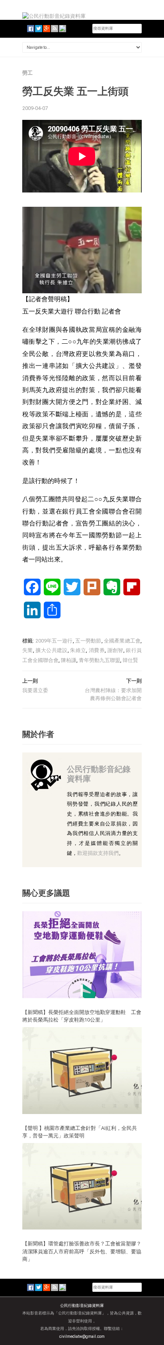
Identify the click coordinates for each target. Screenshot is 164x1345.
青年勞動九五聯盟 (99, 660)
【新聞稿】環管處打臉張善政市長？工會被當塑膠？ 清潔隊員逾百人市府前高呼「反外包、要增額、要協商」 (81, 1251)
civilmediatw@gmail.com (82, 1336)
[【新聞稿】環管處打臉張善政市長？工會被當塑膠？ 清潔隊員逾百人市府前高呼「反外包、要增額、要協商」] (82, 1186)
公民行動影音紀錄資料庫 (99, 774)
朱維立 (78, 650)
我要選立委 (35, 690)
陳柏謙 (68, 660)
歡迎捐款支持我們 (98, 853)
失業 (27, 650)
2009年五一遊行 (54, 641)
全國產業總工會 (122, 641)
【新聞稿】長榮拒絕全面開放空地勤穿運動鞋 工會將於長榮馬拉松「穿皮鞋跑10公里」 (81, 1016)
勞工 (27, 73)
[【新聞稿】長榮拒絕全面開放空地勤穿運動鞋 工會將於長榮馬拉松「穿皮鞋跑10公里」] (82, 954)
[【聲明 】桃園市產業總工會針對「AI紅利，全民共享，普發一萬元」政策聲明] (82, 1070)
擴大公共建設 (51, 650)
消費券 (97, 650)
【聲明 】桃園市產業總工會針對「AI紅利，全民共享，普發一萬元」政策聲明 (79, 1131)
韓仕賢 (130, 660)
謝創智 (115, 650)
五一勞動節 (88, 641)
